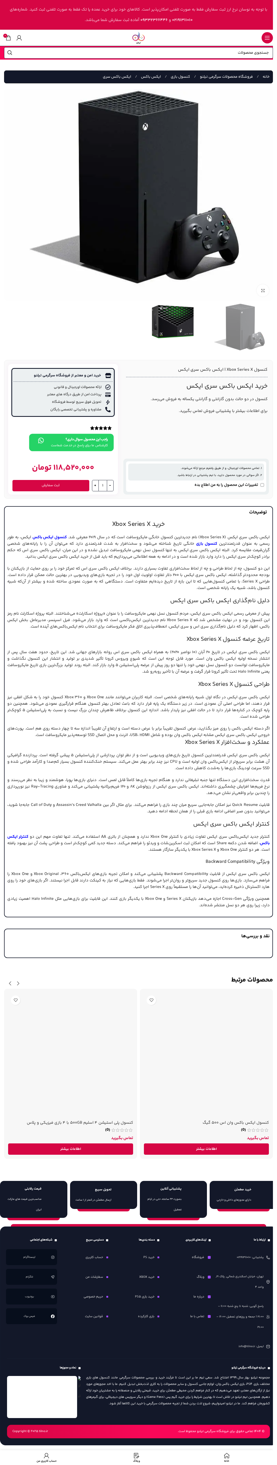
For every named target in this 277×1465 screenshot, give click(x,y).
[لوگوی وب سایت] (138, 38)
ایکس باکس (150, 77)
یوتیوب (29, 1296)
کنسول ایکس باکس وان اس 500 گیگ (236, 1123)
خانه (265, 77)
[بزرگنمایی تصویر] (263, 290)
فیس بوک (29, 1316)
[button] (18, 983)
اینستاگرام (29, 1257)
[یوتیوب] (52, 1297)
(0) (243, 1130)
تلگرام (29, 1277)
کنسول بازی (180, 77)
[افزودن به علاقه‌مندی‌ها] (151, 1000)
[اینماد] (42, 1397)
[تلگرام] (52, 1277)
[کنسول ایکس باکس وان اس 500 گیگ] (206, 1055)
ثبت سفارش (51, 485)
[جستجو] (9, 53)
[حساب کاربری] (19, 37)
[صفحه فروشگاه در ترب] (79, 1389)
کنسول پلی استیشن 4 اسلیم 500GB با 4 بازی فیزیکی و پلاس (80, 1123)
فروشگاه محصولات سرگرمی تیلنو (226, 77)
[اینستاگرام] (52, 1257)
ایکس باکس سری (117, 77)
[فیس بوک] (52, 1316)
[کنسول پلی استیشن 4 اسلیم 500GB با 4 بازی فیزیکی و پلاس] (70, 1055)
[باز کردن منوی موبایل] (267, 37)
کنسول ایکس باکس (49, 537)
